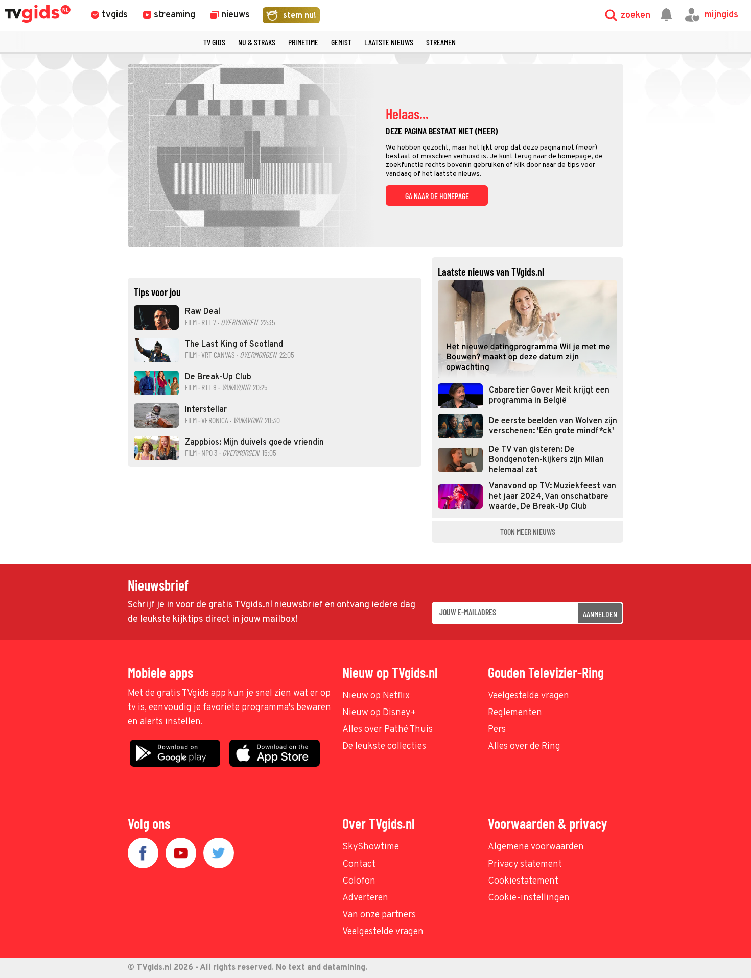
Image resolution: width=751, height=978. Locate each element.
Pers (497, 730)
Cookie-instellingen (529, 898)
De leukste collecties (384, 746)
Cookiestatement (523, 881)
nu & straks (256, 42)
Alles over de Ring (524, 746)
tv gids (214, 42)
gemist (341, 42)
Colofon (358, 881)
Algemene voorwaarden (536, 847)
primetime (303, 42)
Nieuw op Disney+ (379, 713)
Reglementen (515, 713)
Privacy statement (525, 864)
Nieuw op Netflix (376, 696)
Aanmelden (600, 614)
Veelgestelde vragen (528, 696)
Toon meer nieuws (527, 531)
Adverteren (365, 898)
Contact (358, 864)
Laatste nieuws (388, 42)
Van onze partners (379, 915)
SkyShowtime (370, 847)
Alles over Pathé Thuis (387, 730)
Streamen (441, 42)
